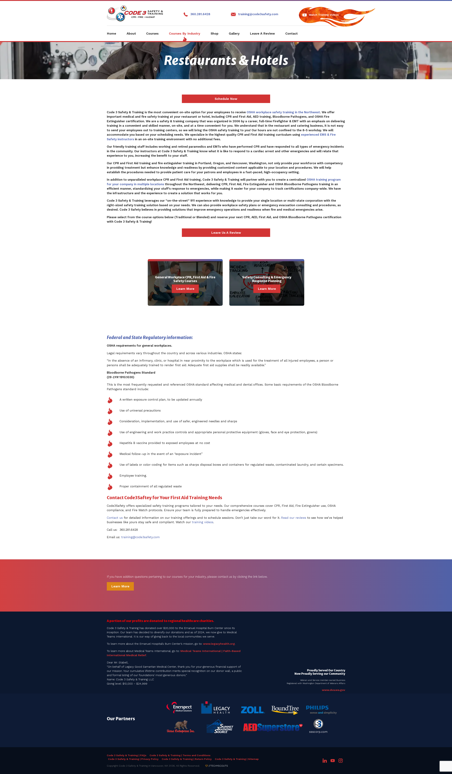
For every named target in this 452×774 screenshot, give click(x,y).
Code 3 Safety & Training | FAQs (126, 755)
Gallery (234, 33)
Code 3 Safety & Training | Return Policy (187, 759)
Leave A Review (262, 33)
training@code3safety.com (258, 14)
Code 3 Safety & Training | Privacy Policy (133, 759)
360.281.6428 (200, 14)
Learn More (185, 289)
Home (111, 33)
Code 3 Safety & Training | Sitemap (237, 759)
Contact (291, 33)
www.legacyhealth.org (219, 643)
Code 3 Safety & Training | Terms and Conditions (180, 755)
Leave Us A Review (226, 232)
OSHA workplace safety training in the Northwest (283, 112)
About (131, 33)
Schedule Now (226, 99)
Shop (214, 33)
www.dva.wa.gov (333, 690)
